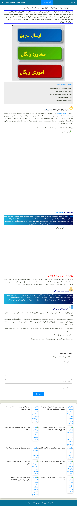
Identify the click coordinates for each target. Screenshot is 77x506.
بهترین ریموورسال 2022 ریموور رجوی (60, 88)
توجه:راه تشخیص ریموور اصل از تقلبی (60, 94)
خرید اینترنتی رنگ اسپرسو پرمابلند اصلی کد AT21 (52, 478)
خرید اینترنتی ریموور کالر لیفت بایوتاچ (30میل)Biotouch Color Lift (54, 428)
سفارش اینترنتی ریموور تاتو (63, 100)
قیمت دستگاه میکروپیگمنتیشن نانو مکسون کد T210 (52, 462)
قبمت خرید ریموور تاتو (65, 97)
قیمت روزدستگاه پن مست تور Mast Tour (18, 448)
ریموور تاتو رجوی (61, 113)
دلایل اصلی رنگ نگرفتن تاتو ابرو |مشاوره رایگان (18, 462)
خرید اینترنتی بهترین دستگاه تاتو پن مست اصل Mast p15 (18, 408)
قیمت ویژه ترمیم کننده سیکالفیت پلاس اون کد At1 (17, 428)
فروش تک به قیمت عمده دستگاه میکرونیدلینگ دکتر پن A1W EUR (20, 478)
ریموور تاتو (70, 216)
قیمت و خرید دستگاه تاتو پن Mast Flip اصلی (52, 448)
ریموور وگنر (59, 212)
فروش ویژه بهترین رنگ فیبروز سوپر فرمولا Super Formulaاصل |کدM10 (53, 408)
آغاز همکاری (47, 2)
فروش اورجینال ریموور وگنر (63, 91)
